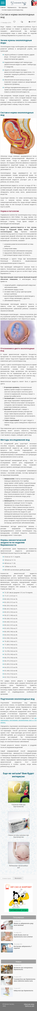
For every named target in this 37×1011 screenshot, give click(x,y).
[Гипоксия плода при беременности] (19, 792)
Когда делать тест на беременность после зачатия (23, 936)
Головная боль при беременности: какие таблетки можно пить (25, 980)
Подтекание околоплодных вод (18, 866)
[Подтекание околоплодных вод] (19, 853)
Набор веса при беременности (23, 990)
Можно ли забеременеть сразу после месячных (23, 924)
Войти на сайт (29, 1006)
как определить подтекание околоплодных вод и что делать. (18, 720)
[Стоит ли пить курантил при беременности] (19, 822)
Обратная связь (29, 1004)
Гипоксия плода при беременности (19, 805)
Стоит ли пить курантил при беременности (18, 836)
